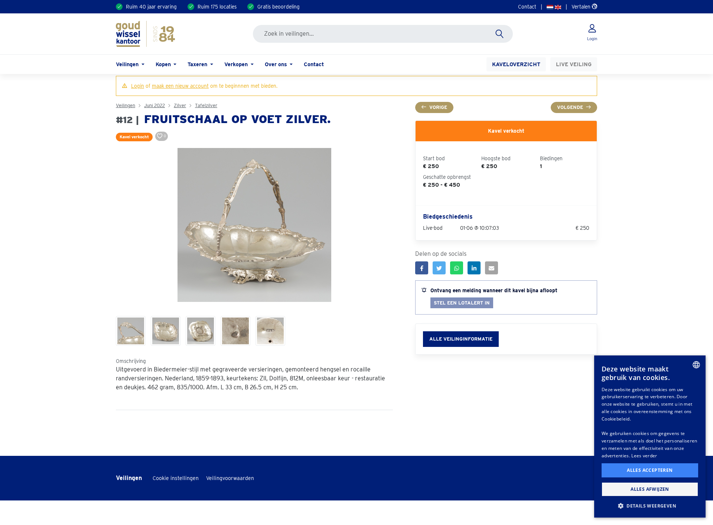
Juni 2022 (154, 105)
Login (137, 86)
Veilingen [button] (128, 64)
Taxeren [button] (198, 64)
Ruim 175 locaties (217, 7)
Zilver (180, 105)
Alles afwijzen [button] (650, 489)
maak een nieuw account (180, 86)
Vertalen (582, 7)
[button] (650, 505)
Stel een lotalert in (462, 303)
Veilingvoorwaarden (230, 478)
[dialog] (650, 436)
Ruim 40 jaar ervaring (151, 7)
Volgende (570, 107)
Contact (527, 7)
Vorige (438, 107)
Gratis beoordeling (278, 7)
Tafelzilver (206, 105)
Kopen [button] (164, 64)
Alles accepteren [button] (650, 470)
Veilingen (125, 105)
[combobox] (696, 364)
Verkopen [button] (236, 64)
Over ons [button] (277, 64)
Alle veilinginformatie (460, 339)
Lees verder (644, 455)
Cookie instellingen (176, 478)
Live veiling (574, 64)
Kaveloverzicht (516, 64)
